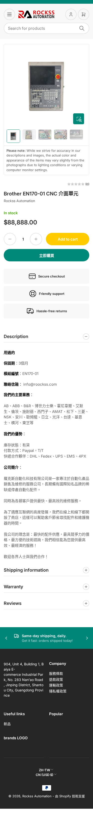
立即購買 (46, 255)
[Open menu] (9, 14)
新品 (7, 724)
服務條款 (56, 673)
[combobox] (46, 28)
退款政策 (56, 679)
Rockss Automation (19, 201)
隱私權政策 (57, 691)
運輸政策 (56, 685)
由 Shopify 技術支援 (70, 796)
